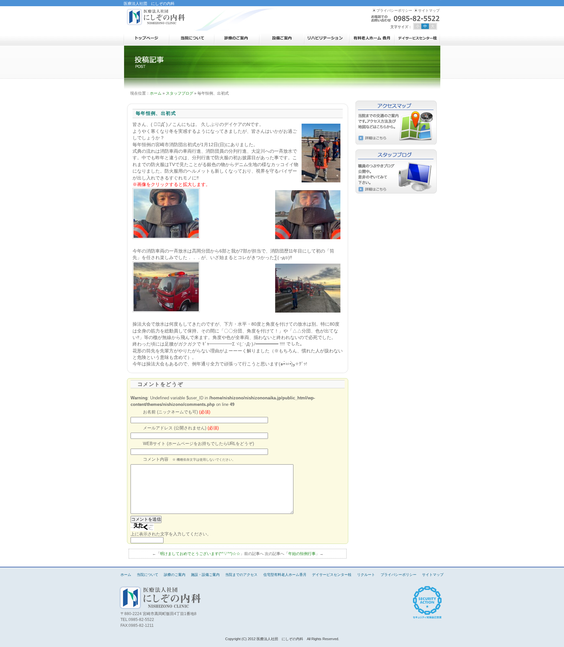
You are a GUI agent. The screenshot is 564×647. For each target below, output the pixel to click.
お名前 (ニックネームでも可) (176, 412)
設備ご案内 (282, 38)
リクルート (366, 575)
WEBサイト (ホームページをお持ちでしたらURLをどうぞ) (198, 443)
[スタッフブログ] (396, 171)
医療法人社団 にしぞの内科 (156, 16)
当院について (191, 38)
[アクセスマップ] (396, 122)
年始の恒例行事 (302, 553)
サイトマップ (429, 10)
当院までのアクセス (241, 575)
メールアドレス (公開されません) (181, 428)
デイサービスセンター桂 (417, 38)
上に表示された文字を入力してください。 (171, 533)
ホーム (146, 38)
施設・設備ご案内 (205, 575)
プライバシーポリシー (394, 10)
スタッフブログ (179, 93)
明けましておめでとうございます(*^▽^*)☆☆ (200, 553)
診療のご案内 (236, 38)
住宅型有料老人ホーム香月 (372, 38)
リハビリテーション (327, 38)
